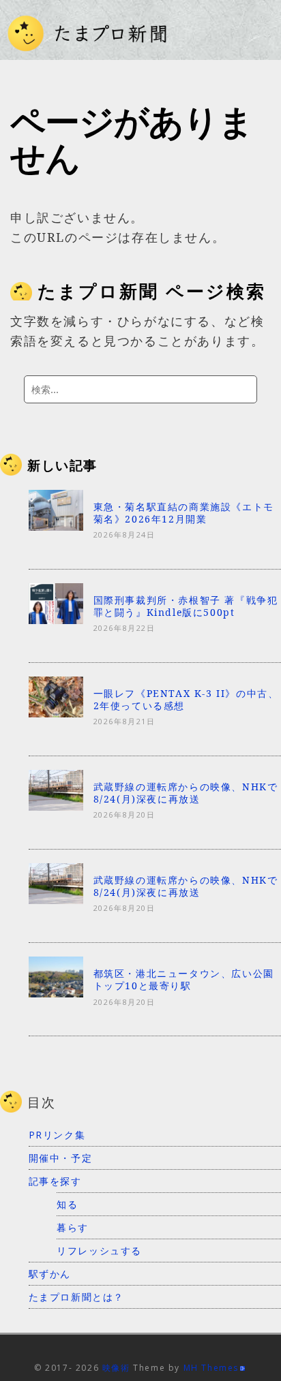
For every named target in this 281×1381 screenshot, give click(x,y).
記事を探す (55, 1181)
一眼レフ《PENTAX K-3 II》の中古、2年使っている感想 (186, 699)
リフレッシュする (99, 1250)
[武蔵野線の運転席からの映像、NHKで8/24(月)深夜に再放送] (56, 807)
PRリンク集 (57, 1134)
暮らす (73, 1227)
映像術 (116, 1368)
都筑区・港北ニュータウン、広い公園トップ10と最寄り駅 (183, 979)
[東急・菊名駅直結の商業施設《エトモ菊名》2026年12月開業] (56, 526)
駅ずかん (50, 1273)
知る (67, 1204)
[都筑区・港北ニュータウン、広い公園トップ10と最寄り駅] (56, 993)
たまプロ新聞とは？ (76, 1296)
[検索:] (140, 389)
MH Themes (211, 1368)
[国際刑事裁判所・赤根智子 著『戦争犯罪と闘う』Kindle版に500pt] (56, 619)
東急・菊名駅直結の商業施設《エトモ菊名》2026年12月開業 (183, 512)
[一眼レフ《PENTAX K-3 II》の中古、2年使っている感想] (56, 713)
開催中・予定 (61, 1157)
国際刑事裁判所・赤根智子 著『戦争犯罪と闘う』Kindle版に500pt (185, 606)
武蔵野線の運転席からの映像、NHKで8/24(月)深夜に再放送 (185, 792)
